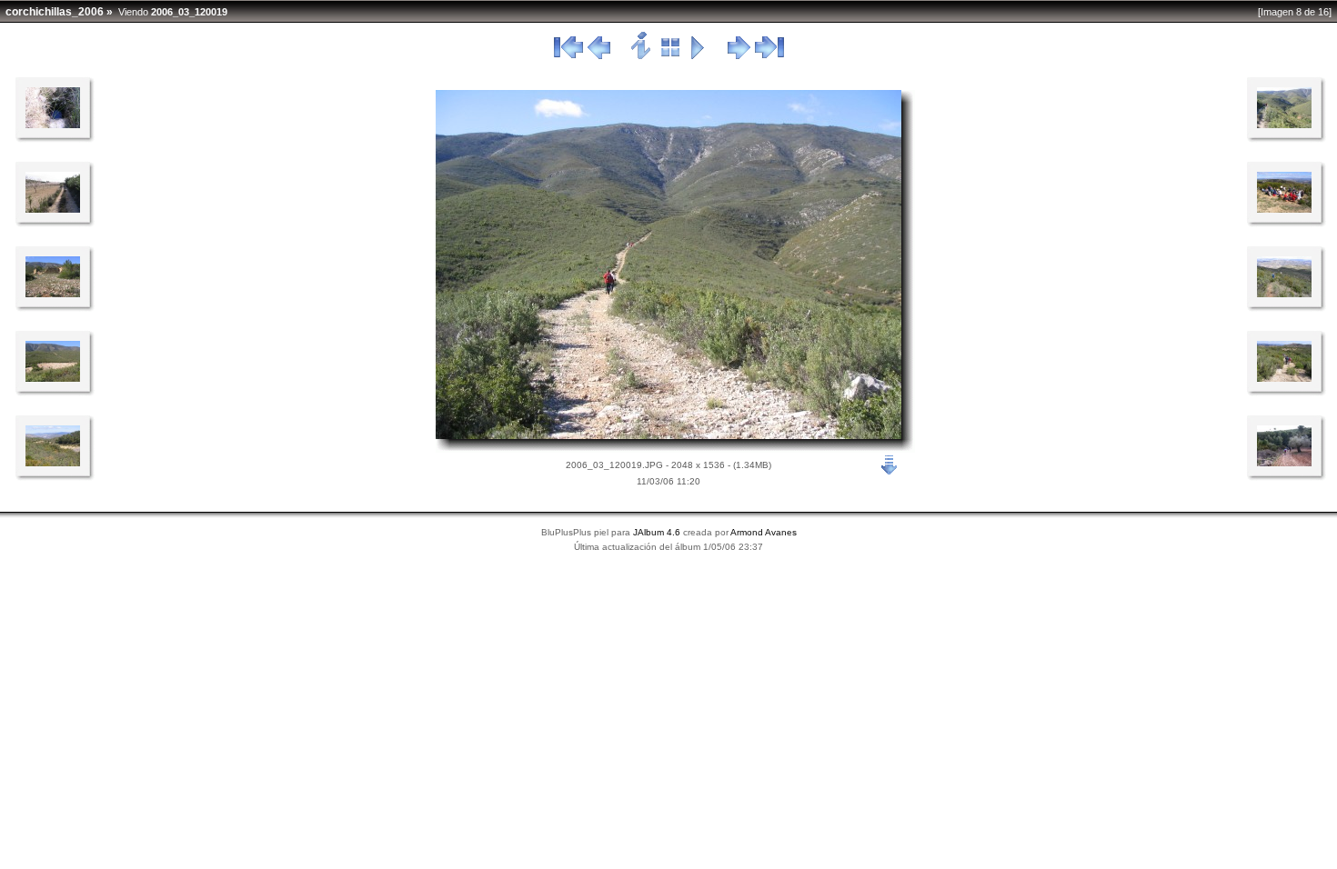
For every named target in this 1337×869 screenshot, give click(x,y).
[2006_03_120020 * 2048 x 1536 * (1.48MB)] (1284, 124)
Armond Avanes (763, 532)
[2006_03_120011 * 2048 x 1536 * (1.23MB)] (52, 209)
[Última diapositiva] (769, 56)
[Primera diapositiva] (568, 56)
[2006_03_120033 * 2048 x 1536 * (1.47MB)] (1284, 378)
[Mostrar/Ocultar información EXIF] (642, 56)
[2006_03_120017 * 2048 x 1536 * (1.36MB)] (52, 462)
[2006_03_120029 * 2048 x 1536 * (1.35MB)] (1284, 293)
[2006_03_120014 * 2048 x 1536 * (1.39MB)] (52, 293)
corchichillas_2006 (54, 11)
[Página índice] (670, 56)
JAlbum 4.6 (656, 532)
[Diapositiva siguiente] (739, 56)
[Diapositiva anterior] (599, 56)
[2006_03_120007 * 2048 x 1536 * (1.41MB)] (52, 124)
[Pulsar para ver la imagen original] (668, 435)
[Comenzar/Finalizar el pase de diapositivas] (698, 56)
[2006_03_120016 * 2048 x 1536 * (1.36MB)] (52, 378)
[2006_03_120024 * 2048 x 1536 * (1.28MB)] (1284, 209)
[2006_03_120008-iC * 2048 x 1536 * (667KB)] (1284, 462)
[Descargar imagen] (890, 463)
